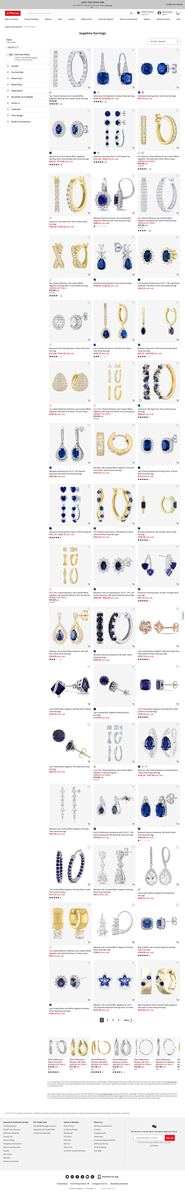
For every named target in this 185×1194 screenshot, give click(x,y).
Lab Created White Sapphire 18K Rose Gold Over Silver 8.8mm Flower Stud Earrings (158, 652)
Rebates (6, 1158)
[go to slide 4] (94, 7)
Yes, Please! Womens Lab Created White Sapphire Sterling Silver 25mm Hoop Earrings (68, 97)
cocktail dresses (107, 1094)
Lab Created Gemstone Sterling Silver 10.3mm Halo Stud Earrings (157, 472)
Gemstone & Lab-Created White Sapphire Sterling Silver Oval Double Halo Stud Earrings (69, 157)
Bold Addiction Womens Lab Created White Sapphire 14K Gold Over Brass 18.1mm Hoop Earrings (70, 410)
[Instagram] (72, 1177)
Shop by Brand (100, 1147)
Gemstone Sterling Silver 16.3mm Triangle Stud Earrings (158, 593)
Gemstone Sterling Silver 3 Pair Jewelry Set (112, 156)
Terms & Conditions (76, 1188)
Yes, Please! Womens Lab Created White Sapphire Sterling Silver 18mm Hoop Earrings (157, 219)
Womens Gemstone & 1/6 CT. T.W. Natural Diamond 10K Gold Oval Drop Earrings (67, 472)
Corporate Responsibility (104, 1140)
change (34, 58)
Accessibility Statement (119, 1184)
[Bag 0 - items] (177, 13)
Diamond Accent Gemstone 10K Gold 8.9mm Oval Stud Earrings (157, 833)
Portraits (67, 1140)
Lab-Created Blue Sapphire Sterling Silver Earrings (111, 713)
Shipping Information (12, 1143)
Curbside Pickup (71, 1129)
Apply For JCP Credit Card (44, 1129)
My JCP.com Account (11, 1129)
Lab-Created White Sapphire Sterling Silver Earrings (156, 894)
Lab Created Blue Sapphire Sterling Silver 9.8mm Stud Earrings (70, 710)
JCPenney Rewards (11, 1133)
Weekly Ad (68, 1133)
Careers (97, 1129)
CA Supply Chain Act (99, 1184)
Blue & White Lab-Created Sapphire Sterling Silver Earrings (156, 948)
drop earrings (172, 1082)
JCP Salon (68, 1136)
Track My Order (9, 1126)
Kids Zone (68, 1147)
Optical (67, 1143)
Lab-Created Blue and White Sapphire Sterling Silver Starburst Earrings (69, 1009)
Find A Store (69, 1126)
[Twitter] (67, 1177)
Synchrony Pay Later (11, 1147)
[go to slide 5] (96, 7)
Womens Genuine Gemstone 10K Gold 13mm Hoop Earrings (113, 656)
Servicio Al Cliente (10, 1161)
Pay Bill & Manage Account (45, 1126)
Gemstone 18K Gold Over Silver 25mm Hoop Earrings (157, 410)
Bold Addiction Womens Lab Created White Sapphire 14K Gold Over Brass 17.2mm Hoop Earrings (70, 952)
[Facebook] (77, 1177)
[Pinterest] (82, 1177)
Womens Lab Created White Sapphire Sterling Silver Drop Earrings (68, 830)
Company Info (100, 1133)
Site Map (98, 1150)
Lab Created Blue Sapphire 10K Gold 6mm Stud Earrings (69, 767)
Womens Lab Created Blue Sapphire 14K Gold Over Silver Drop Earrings (68, 652)
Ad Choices (90, 1188)
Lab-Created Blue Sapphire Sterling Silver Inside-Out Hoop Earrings (70, 890)
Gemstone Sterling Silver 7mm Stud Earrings (157, 96)
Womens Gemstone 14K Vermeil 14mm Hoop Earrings (157, 533)
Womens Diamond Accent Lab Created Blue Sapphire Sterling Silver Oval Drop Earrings (112, 219)
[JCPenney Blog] (92, 1177)
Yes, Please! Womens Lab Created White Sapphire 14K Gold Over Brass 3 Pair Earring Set (114, 410)
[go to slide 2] (89, 7)
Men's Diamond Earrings (70, 1113)
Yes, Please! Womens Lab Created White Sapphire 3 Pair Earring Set (113, 771)
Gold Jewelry (116, 1113)
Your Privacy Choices (78, 1184)
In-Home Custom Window (74, 1150)
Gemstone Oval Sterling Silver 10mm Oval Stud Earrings (69, 349)
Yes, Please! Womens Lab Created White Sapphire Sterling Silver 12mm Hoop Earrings (68, 284)
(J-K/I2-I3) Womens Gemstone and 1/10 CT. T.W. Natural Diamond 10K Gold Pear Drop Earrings (114, 833)
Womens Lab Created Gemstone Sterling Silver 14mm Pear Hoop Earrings (158, 771)
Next (126, 1020)
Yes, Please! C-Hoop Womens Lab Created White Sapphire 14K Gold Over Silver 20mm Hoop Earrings (158, 157)
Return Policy (8, 1140)
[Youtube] (87, 1177)
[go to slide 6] (98, 7)
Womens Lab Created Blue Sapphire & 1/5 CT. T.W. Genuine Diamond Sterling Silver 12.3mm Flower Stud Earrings (113, 1006)
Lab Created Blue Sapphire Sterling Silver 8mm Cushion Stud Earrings (158, 710)
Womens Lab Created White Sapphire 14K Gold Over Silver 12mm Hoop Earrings (114, 468)
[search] (132, 13)
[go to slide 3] (91, 7)
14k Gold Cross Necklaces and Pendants (47, 1113)
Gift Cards (7, 1154)
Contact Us (7, 1136)
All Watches (126, 1113)
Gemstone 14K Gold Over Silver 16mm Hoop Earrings (68, 222)
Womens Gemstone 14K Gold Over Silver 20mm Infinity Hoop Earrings (113, 533)
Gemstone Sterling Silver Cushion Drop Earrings (114, 96)
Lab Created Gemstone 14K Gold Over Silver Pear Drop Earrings (112, 349)
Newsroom (98, 1136)
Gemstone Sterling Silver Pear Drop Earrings (113, 283)
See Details (154, 1145)
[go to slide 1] (87, 7)
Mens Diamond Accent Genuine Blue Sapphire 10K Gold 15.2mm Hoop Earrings (157, 1006)
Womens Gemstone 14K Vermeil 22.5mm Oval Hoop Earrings (157, 349)
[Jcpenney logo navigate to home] (13, 13)
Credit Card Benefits (42, 1133)
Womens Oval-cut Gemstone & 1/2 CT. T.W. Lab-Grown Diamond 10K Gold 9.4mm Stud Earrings (114, 593)
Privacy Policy (62, 1184)
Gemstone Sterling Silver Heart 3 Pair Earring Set (70, 532)
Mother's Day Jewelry (24, 1113)
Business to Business (103, 1126)
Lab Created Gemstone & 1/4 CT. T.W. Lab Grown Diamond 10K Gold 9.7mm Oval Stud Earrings (159, 284)
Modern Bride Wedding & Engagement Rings (95, 1113)
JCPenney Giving (101, 1143)
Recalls (6, 1150)
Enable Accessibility (174, 4)
